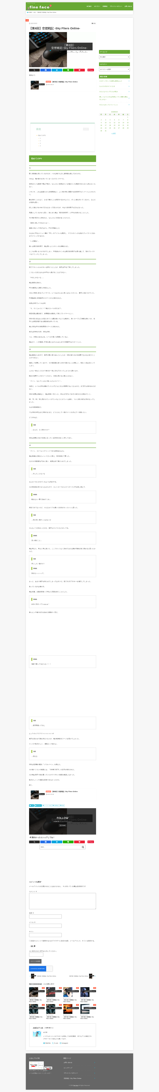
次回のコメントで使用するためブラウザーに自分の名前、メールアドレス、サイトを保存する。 (63, 941)
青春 (63, 805)
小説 (34, 12)
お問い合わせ (128, 6)
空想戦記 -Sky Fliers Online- (73, 1078)
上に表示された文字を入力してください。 (43, 951)
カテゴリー (97, 6)
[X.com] (62, 825)
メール (32, 922)
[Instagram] (64, 1043)
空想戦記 (105, 6)
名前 (31, 913)
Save (91, 70)
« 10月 (114, 133)
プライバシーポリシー (116, 6)
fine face (75, 1085)
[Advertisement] (62, 106)
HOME (30, 12)
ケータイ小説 (47, 805)
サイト (31, 931)
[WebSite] (47, 1043)
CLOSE (86, 129)
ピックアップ (68, 1068)
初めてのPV (42, 135)
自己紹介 (89, 6)
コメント (33, 891)
